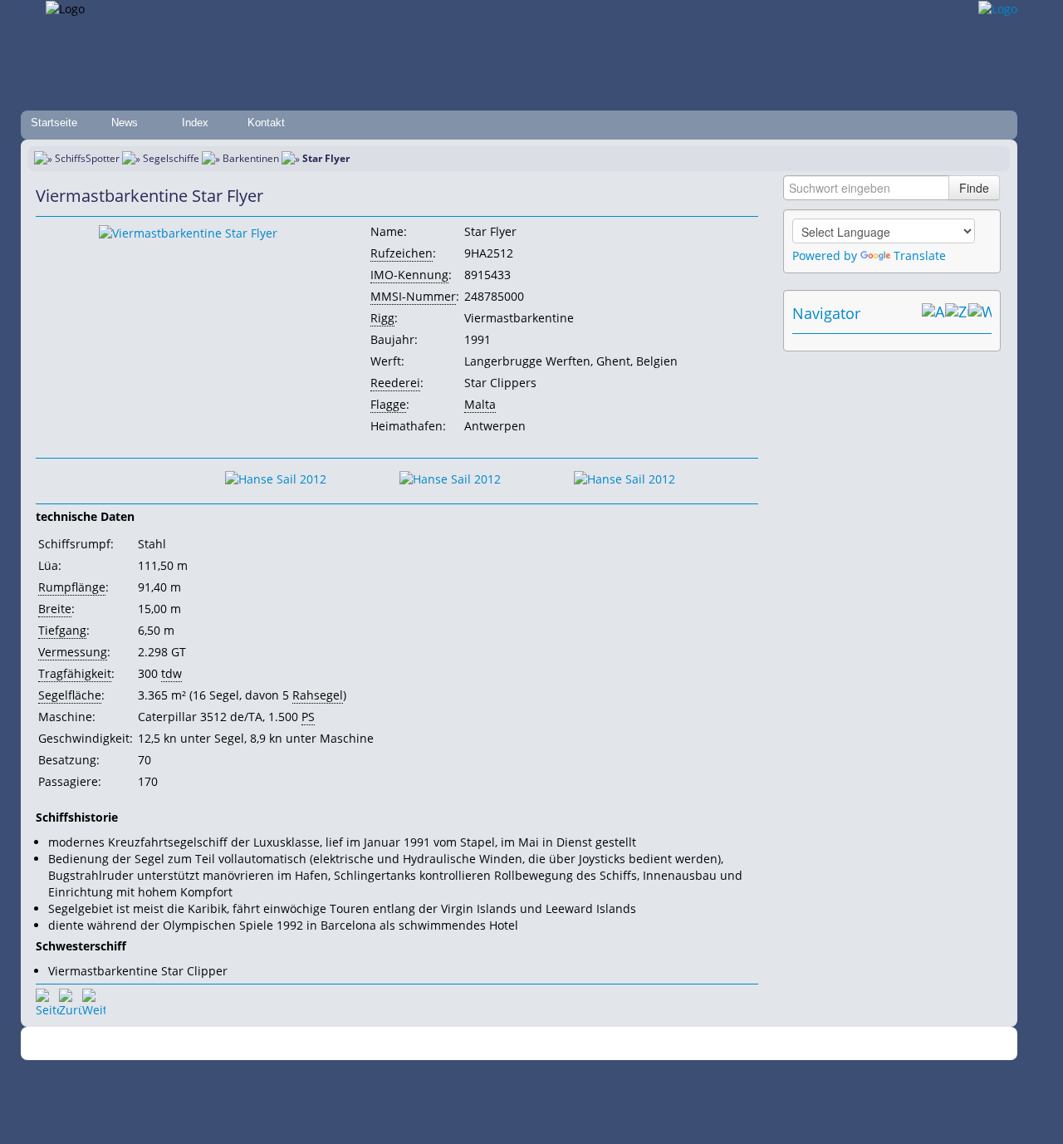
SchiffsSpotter (87, 158)
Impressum (367, 1044)
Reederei (395, 382)
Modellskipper (651, 1044)
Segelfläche (69, 695)
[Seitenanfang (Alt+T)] (47, 1000)
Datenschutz (433, 1044)
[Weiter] (93, 1000)
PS (308, 716)
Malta (480, 404)
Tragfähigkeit (74, 673)
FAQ (598, 1044)
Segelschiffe (171, 158)
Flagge (388, 404)
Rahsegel (317, 695)
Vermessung (72, 652)
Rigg (382, 318)
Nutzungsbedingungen (525, 1044)
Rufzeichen (401, 253)
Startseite (54, 122)
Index (195, 122)
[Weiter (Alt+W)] (980, 313)
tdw (171, 673)
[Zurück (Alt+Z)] (956, 313)
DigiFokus (717, 1044)
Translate (920, 255)
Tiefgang (62, 630)
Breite (54, 608)
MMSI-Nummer (413, 296)
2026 (236, 1044)
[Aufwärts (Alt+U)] (933, 313)
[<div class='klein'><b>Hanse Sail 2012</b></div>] (188, 232)
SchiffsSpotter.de (291, 1044)
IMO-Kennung (409, 274)
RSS (759, 1044)
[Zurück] (70, 1000)
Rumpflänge (71, 587)
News (124, 122)
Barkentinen (251, 158)
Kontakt (266, 122)
